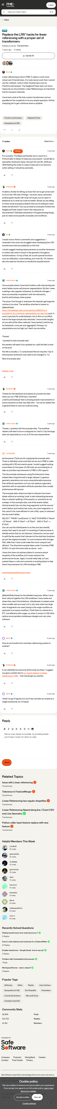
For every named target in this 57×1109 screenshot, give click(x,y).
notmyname (11, 280)
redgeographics (16, 908)
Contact (4, 1060)
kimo (8, 72)
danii (11, 877)
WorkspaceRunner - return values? (16, 968)
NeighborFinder (34, 118)
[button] (3, 6)
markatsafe (10, 453)
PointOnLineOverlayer (13, 118)
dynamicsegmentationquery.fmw (16, 573)
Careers (42, 1057)
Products (17, 1057)
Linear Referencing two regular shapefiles (24, 801)
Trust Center (17, 1060)
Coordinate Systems (12, 996)
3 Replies (5, 971)
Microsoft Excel (32, 996)
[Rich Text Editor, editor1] (28, 744)
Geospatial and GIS (11, 123)
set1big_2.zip (8, 371)
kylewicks (13, 893)
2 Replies (5, 936)
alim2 (8, 638)
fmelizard (9, 187)
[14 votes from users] (7, 63)
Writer (20, 985)
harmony (13, 885)
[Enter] (4, 12)
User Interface (45, 985)
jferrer (12, 900)
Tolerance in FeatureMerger (17, 792)
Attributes (8, 985)
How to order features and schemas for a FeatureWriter (24, 942)
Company (5, 1057)
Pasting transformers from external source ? (20, 933)
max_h (12, 916)
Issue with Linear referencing (17, 782)
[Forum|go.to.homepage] (10, 5)
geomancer (14, 870)
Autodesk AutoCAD (12, 1001)
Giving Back (30, 1057)
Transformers (7, 786)
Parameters (46, 990)
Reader (31, 985)
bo (7, 235)
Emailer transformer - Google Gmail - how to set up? (23, 950)
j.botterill (13, 846)
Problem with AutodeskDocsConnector (18, 959)
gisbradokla (14, 854)
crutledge (13, 862)
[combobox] (28, 12)
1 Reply (4, 963)
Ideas (6, 20)
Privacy (29, 1060)
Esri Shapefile (30, 990)
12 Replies (6, 945)
